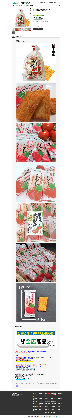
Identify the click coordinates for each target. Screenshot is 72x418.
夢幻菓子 (59, 401)
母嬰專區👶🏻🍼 (53, 409)
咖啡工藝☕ (53, 398)
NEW (58, 412)
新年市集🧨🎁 (47, 393)
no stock (53, 412)
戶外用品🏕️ (47, 409)
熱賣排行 (34, 393)
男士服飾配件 (47, 401)
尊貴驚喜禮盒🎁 (41, 404)
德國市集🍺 (35, 401)
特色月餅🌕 (47, 412)
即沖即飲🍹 (41, 408)
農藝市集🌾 (53, 408)
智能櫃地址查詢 (32, 368)
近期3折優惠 (53, 401)
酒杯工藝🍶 (41, 398)
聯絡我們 (27, 5)
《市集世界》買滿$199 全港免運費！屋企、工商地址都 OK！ (49, 2)
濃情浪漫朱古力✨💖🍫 (60, 404)
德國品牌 (59, 406)
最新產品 (59, 409)
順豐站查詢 (18, 368)
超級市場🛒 (35, 403)
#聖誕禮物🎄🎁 (60, 394)
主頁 (13, 5)
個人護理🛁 (53, 395)
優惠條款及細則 (18, 36)
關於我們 (16, 5)
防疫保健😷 (47, 408)
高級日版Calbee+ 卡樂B (41, 402)
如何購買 (24, 5)
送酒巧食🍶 (47, 398)
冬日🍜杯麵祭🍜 (53, 404)
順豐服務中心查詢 (25, 368)
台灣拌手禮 (53, 406)
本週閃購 (40, 393)
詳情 (13, 36)
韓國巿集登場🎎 (60, 399)
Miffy (40, 406)
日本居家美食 (41, 395)
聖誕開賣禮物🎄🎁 (35, 396)
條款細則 (31, 5)
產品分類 (20, 5)
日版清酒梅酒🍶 (35, 399)
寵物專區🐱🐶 (35, 406)
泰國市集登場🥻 (35, 410)
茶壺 (34, 408)
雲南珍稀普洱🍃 (47, 396)
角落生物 (46, 406)
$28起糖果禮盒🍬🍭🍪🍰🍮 (53, 394)
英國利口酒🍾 (60, 408)
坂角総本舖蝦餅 (47, 403)
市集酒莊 (59, 395)
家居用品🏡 (41, 409)
